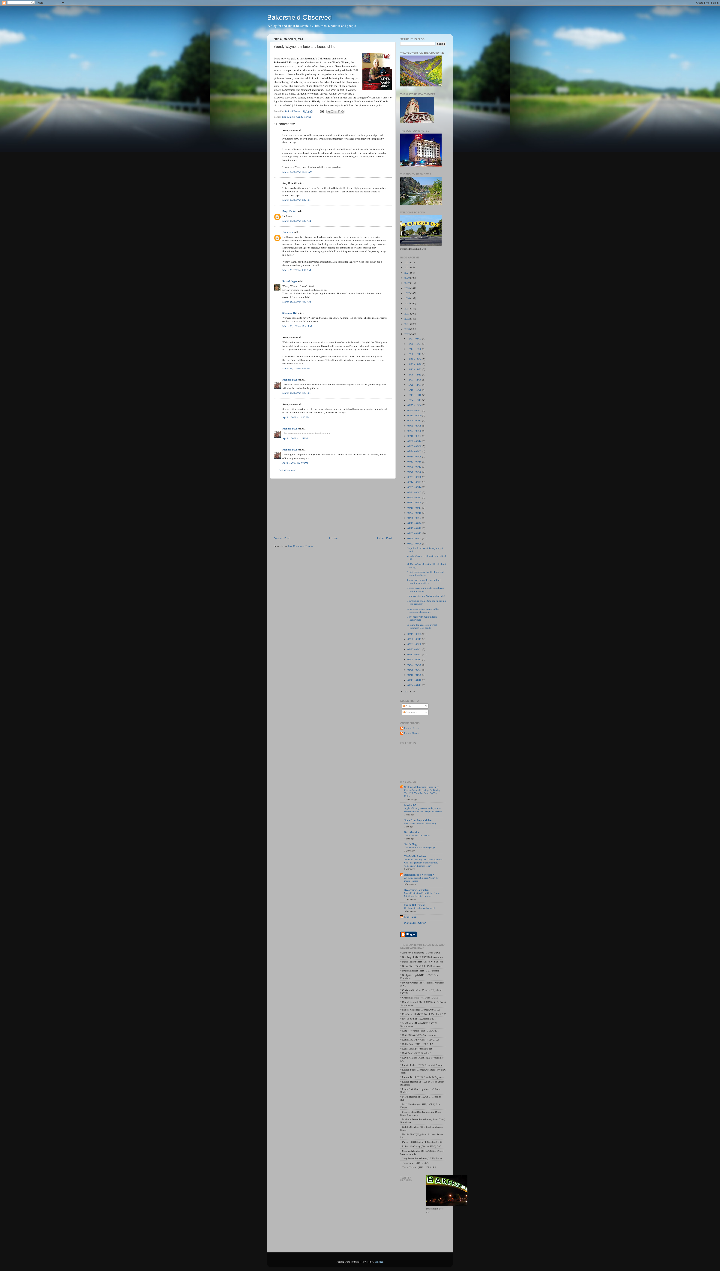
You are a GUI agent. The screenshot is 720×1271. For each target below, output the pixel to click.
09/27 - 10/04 (414, 405)
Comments (411, 712)
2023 (407, 262)
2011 (407, 324)
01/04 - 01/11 (414, 685)
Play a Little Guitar (415, 923)
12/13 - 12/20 (414, 349)
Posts (408, 706)
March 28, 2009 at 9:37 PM (296, 392)
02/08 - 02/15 (414, 659)
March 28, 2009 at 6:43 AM (296, 220)
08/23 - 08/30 (414, 430)
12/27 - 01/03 (414, 338)
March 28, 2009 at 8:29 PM (296, 368)
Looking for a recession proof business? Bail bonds (422, 626)
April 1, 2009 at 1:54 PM (295, 438)
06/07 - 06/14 (414, 487)
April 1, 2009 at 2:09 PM (295, 462)
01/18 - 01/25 (414, 674)
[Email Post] (321, 111)
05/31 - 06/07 (414, 492)
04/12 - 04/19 (414, 528)
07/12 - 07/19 (414, 461)
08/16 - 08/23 (414, 436)
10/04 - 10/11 (414, 400)
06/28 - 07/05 (414, 471)
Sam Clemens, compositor (417, 835)
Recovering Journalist (416, 890)
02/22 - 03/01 (414, 649)
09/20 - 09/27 (414, 410)
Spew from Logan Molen (418, 820)
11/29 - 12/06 (414, 359)
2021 (407, 272)
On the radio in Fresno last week (419, 908)
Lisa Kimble (288, 116)
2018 (407, 288)
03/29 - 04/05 (414, 538)
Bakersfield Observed (299, 17)
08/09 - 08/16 (414, 441)
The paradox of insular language (419, 847)
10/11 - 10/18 (414, 395)
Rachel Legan (290, 281)
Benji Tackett (289, 211)
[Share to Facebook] (339, 111)
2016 (407, 298)
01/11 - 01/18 (414, 680)
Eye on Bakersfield (414, 905)
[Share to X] (335, 111)
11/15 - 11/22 (414, 369)
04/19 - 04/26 (414, 523)
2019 (407, 283)
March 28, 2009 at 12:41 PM (297, 326)
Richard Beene (290, 379)
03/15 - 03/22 (414, 634)
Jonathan (287, 232)
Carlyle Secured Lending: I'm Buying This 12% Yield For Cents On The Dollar (422, 793)
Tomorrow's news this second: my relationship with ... (424, 581)
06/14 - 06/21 (414, 482)
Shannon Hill (289, 313)
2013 (407, 313)
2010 (407, 329)
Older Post (384, 538)
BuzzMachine (411, 832)
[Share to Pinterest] (342, 111)
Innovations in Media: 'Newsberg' (420, 823)
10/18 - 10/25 (414, 389)
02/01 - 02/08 (414, 664)
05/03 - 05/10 (414, 512)
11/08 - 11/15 (414, 374)
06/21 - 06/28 (414, 477)
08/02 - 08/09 (414, 446)
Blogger (379, 1261)
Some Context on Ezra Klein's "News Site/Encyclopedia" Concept (422, 894)
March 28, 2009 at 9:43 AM (296, 301)
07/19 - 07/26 (414, 456)
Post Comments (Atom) (300, 546)
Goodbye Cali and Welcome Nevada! (426, 596)
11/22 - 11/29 (414, 364)
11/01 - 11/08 (414, 379)
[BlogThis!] (332, 111)
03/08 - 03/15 (414, 639)
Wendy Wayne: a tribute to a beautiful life (426, 557)
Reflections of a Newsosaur (419, 875)
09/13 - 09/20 (414, 415)
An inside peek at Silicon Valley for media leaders (421, 879)
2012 (407, 318)
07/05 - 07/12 (414, 466)
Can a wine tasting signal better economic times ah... (423, 610)
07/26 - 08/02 (414, 451)
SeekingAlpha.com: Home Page (421, 787)
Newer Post (282, 538)
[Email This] (328, 111)
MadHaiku (410, 917)
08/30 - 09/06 (414, 425)
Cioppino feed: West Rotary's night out (425, 549)
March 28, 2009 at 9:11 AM (296, 270)
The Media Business (415, 856)
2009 (407, 334)
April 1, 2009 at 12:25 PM (295, 417)
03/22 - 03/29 (414, 543)
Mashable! (410, 805)
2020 (407, 277)
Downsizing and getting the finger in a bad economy (426, 602)
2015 (407, 303)
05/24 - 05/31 (414, 497)
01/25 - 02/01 (414, 669)
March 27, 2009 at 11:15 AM (297, 171)
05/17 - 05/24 (414, 502)
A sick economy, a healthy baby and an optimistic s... (425, 573)
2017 (407, 293)
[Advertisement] (333, 507)
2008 (407, 691)
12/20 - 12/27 (414, 343)
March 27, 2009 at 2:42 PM (296, 199)
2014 (407, 308)
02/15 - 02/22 (414, 654)
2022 (407, 267)
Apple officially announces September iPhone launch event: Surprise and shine (423, 809)
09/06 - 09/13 (414, 420)
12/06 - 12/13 (414, 354)
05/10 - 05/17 (414, 507)
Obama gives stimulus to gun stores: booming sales (425, 589)
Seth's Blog (410, 844)
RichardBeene (411, 733)
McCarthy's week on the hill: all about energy (426, 565)
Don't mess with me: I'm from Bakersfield (422, 618)
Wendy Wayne (303, 116)
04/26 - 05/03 (414, 518)
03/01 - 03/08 (414, 644)
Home (333, 538)
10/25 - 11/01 (414, 384)
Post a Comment (287, 470)
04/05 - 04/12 (414, 533)
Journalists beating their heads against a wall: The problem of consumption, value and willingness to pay (423, 862)
